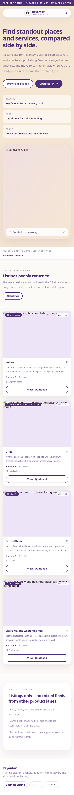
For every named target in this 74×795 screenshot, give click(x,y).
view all (19, 255)
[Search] (66, 13)
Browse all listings (18, 83)
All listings (13, 296)
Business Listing (15, 784)
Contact (51, 784)
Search (36, 784)
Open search (46, 83)
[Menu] (8, 13)
